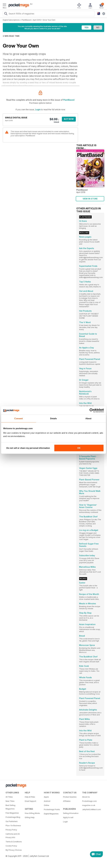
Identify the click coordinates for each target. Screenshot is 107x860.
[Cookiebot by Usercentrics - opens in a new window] (91, 410)
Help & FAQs (30, 797)
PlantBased (26, 20)
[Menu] (4, 5)
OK (79, 448)
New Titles (10, 801)
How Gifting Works (32, 813)
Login (38, 109)
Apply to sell (68, 817)
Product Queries (69, 797)
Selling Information (70, 813)
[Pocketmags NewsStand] (18, 5)
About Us (86, 797)
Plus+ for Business (13, 826)
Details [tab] (53, 418)
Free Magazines (12, 813)
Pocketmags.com (89, 801)
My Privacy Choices (14, 850)
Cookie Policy (11, 846)
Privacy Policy (11, 830)
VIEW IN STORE (90, 198)
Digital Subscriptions (11, 20)
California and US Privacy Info (13, 835)
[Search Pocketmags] (6, 14)
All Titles (9, 797)
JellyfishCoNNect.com (90, 809)
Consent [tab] (18, 418)
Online (46, 805)
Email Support (30, 801)
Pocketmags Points (52, 809)
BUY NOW (69, 119)
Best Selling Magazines (10, 807)
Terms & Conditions (14, 842)
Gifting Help (30, 817)
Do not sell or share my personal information (28, 448)
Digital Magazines (51, 814)
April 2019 (37, 20)
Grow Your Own (49, 20)
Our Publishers (12, 821)
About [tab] (88, 418)
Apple (46, 797)
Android (47, 801)
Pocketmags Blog (13, 817)
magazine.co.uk (88, 805)
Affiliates (66, 801)
